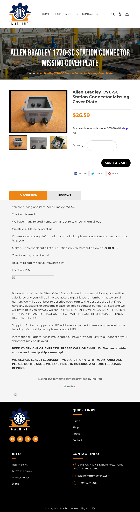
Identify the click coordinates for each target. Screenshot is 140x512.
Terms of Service (22, 470)
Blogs (15, 483)
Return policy (20, 464)
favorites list (56, 262)
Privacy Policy (20, 477)
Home (31, 73)
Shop (76, 427)
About (76, 433)
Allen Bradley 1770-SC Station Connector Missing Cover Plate (75, 73)
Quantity (78, 145)
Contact (77, 440)
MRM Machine (61, 508)
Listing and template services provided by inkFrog (70, 378)
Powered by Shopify (83, 508)
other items (40, 255)
